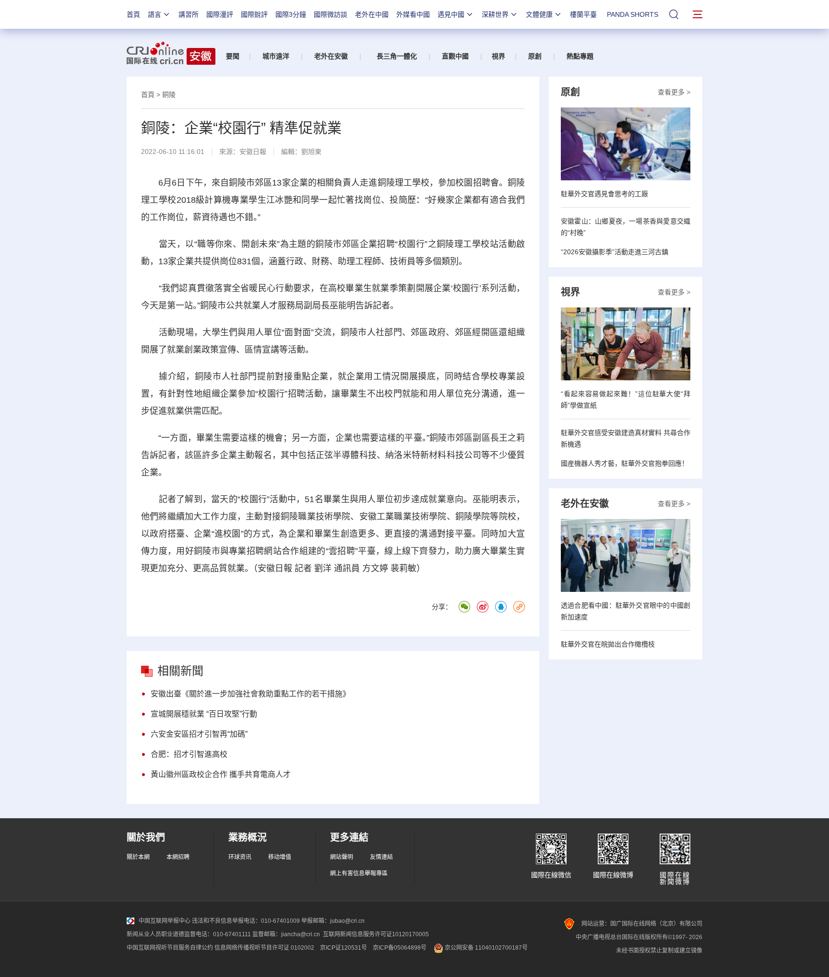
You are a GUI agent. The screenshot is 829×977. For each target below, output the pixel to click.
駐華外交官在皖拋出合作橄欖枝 (608, 644)
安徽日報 (252, 151)
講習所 (188, 14)
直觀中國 (455, 56)
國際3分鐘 (290, 14)
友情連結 (381, 857)
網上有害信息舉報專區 (359, 873)
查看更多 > (674, 92)
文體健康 (539, 14)
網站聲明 (341, 857)
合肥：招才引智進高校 (189, 754)
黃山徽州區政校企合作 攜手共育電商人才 (221, 774)
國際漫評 (219, 14)
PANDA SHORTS (632, 14)
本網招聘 (177, 857)
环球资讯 (239, 857)
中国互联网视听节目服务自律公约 (170, 947)
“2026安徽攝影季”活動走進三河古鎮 (614, 252)
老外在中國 (372, 14)
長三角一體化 (397, 56)
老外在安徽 (331, 56)
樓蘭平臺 (583, 14)
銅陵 (169, 94)
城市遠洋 (275, 56)
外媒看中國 (413, 14)
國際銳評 (254, 14)
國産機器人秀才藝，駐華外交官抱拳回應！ (624, 463)
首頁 (133, 14)
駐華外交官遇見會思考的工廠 (604, 194)
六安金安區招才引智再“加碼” (199, 734)
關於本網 (138, 857)
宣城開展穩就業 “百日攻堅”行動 (204, 714)
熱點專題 (580, 56)
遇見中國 (451, 14)
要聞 (232, 56)
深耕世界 (495, 14)
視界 (498, 56)
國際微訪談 (330, 14)
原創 (535, 56)
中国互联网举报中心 (164, 921)
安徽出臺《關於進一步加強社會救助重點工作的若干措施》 (250, 694)
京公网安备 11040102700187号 (485, 947)
